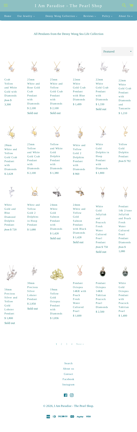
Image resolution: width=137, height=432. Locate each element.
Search (68, 363)
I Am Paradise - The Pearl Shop (68, 5)
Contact (68, 374)
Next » (80, 344)
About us (68, 368)
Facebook (68, 379)
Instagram (68, 384)
